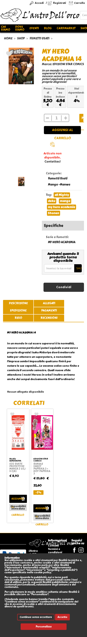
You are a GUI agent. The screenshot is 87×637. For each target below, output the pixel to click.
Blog (48, 28)
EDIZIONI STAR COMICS (68, 64)
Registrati (59, 3)
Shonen (53, 213)
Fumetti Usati (57, 178)
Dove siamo (19, 28)
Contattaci (52, 162)
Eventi (34, 28)
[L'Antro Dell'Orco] (40, 15)
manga (65, 201)
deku (51, 201)
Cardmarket (66, 28)
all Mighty (62, 195)
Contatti (53, 546)
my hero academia (61, 207)
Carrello (79, 3)
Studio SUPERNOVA (15, 459)
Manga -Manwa (59, 184)
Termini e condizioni (55, 550)
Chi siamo (5, 28)
